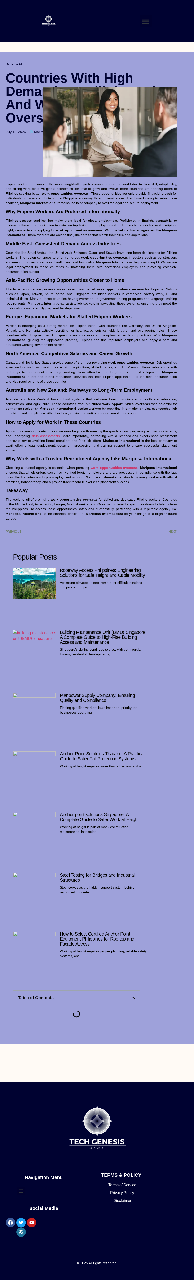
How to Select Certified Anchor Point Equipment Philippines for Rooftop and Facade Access (97, 938)
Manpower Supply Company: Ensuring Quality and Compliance (97, 698)
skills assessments (45, 436)
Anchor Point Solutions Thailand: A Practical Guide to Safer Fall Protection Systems (102, 756)
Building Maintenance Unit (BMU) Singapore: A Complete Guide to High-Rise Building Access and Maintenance (103, 637)
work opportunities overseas (114, 468)
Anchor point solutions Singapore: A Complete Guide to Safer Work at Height (99, 817)
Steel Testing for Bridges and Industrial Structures (97, 877)
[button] (146, 21)
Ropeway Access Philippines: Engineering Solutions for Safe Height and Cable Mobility (102, 573)
